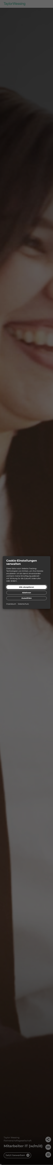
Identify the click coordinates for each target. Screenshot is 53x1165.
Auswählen (26, 598)
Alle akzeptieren (26, 587)
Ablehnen (26, 593)
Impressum (11, 604)
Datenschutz (23, 604)
